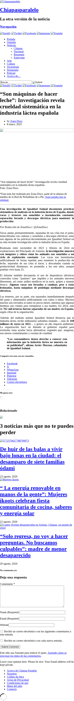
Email (9, 618)
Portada (11, 39)
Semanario (12, 69)
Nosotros (12, 673)
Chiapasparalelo (19, 10)
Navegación (8, 26)
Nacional (19, 51)
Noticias (11, 45)
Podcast (11, 73)
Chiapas (18, 48)
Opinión (11, 42)
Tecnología (13, 66)
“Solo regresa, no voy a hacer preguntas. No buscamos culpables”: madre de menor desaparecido (34, 545)
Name (9, 612)
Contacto (12, 689)
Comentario (7, 584)
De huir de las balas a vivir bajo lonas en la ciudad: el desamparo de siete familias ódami (32, 458)
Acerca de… (14, 76)
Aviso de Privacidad (18, 679)
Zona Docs (16, 121)
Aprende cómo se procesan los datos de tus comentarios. (33, 654)
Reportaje (19, 54)
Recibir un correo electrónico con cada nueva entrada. (33, 640)
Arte (9, 60)
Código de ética (15, 676)
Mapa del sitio (14, 686)
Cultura (11, 63)
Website (4, 624)
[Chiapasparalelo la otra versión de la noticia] (37, 1)
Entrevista (19, 57)
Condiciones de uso (17, 682)
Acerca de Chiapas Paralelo (22, 670)
